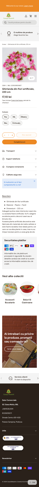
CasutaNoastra (11, 482)
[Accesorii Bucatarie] (9, 289)
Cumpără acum (19, 142)
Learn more (28, 6)
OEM (4, 85)
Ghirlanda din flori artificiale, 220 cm (19, 44)
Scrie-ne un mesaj (14, 349)
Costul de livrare (17, 100)
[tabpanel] (19, 216)
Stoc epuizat (26, 135)
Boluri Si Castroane (27, 301)
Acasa (4, 44)
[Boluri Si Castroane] (27, 289)
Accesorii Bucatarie (10, 301)
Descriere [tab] (6, 196)
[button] (30, 16)
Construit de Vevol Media (24, 482)
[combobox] (19, 22)
